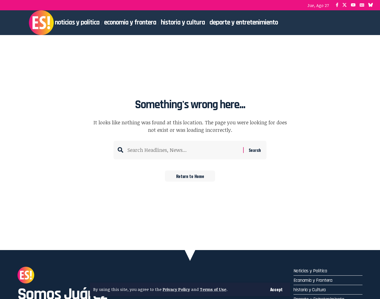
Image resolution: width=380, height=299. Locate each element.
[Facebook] (337, 5)
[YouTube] (353, 5)
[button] (276, 289)
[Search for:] (183, 150)
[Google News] (362, 5)
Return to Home (190, 176)
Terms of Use (213, 289)
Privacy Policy (176, 289)
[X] (344, 5)
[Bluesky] (370, 5)
